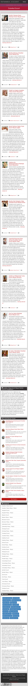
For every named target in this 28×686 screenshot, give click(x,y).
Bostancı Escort (6, 519)
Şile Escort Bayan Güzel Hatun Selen (14, 429)
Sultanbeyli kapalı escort (15, 609)
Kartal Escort (5, 542)
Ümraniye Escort (6, 584)
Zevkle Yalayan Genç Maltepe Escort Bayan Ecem (17, 16)
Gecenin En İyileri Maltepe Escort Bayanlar (14, 437)
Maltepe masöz (6, 602)
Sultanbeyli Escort (6, 565)
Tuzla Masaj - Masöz (7, 581)
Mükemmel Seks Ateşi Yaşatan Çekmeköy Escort (16, 461)
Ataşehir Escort (5, 510)
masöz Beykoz (16, 604)
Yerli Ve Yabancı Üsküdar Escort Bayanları (16, 476)
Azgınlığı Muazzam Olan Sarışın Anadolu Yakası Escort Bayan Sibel (16, 240)
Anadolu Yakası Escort (14, 120)
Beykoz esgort (16, 615)
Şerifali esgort (6, 609)
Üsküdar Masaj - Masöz (7, 590)
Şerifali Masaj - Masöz (7, 572)
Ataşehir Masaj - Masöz (7, 513)
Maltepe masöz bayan (16, 600)
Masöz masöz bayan (13, 611)
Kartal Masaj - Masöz (7, 545)
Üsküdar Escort (5, 588)
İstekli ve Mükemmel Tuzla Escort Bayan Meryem (17, 276)
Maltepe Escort (13, 47)
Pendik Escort (5, 556)
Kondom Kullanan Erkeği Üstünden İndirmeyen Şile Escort (14, 452)
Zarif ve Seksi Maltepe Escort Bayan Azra (15, 314)
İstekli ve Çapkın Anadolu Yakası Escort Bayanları (16, 91)
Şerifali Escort (5, 570)
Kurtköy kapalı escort (15, 607)
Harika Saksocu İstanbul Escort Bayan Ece (16, 53)
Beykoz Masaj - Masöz (7, 517)
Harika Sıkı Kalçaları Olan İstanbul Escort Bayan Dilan (17, 201)
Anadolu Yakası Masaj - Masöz (9, 508)
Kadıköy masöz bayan (7, 598)
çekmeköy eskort (6, 607)
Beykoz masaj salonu (7, 604)
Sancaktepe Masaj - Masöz (8, 563)
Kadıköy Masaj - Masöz (7, 540)
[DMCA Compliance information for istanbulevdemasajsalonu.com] (6, 684)
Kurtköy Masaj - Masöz (7, 549)
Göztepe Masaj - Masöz (7, 531)
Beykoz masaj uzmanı (7, 615)
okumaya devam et (7, 42)
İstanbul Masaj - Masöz (7, 535)
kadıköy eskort (6, 618)
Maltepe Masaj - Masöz (7, 554)
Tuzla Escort (12, 156)
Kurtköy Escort (5, 547)
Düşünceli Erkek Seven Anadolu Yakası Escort (15, 491)
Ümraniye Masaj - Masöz (8, 586)
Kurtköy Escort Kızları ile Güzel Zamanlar (16, 445)
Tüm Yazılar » (14, 499)
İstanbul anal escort (7, 613)
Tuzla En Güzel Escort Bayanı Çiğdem (15, 469)
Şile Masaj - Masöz (6, 577)
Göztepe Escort (5, 529)
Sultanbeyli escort (14, 618)
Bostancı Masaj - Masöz (7, 522)
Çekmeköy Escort (6, 524)
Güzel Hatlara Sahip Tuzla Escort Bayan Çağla (16, 127)
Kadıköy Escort (5, 538)
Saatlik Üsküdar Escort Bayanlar (13, 483)
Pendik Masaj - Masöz (7, 558)
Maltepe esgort (13, 602)
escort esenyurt (14, 682)
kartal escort (5, 611)
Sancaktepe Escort (6, 561)
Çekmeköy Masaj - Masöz (8, 526)
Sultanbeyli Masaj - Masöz (8, 568)
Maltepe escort (15, 613)
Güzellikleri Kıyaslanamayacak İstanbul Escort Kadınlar (15, 421)
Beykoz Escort (5, 515)
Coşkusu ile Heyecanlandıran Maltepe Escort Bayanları (16, 163)
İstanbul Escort (13, 84)
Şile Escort (4, 574)
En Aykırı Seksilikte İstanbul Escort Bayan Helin (17, 351)
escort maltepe (16, 598)
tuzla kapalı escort (7, 600)
